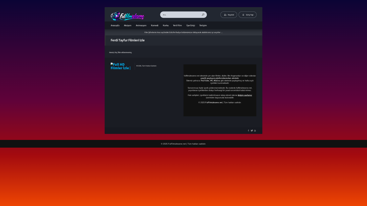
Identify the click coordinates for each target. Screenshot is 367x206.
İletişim (203, 25)
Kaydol (231, 14)
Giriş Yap (249, 14)
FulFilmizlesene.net (213, 102)
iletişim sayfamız (245, 95)
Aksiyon (127, 25)
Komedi (154, 25)
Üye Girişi (190, 25)
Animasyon (141, 25)
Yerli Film (177, 25)
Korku (166, 25)
